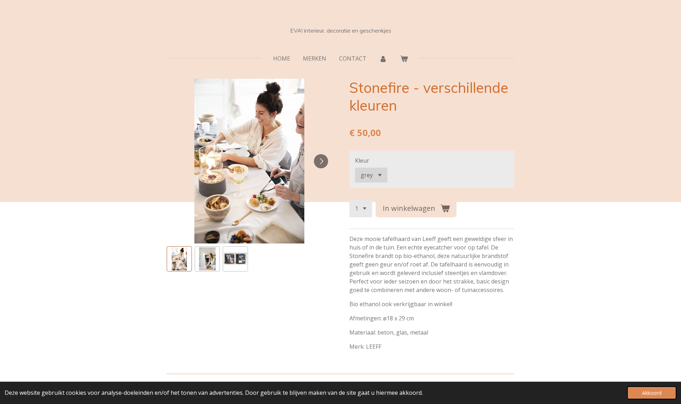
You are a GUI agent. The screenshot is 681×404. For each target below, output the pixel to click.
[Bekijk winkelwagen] (404, 58)
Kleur (362, 160)
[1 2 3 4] (360, 208)
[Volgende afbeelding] (321, 161)
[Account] (383, 58)
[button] (179, 258)
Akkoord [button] (651, 392)
